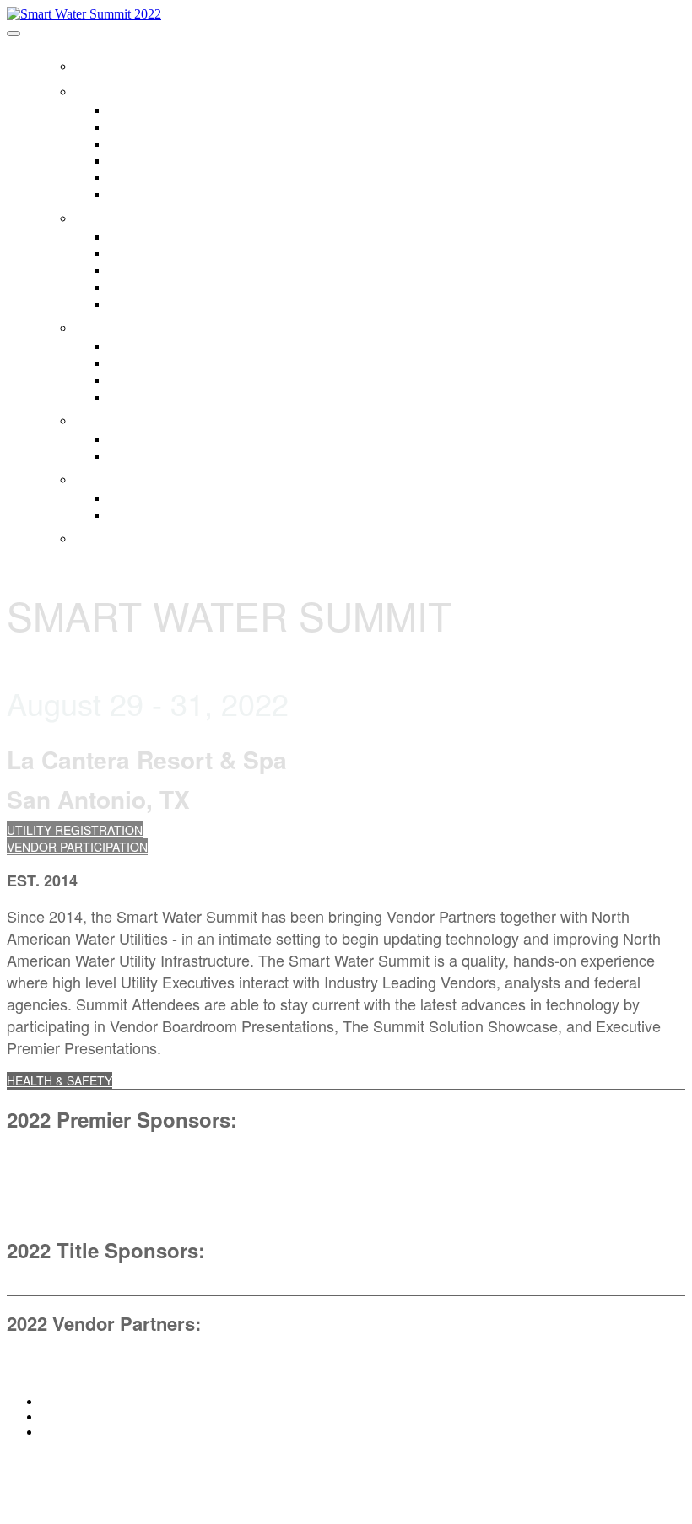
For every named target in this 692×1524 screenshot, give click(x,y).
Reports (129, 345)
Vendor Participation (161, 269)
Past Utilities (140, 160)
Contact (115, 535)
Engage (111, 215)
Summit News (144, 396)
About (104, 88)
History (126, 109)
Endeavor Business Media (177, 143)
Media (102, 324)
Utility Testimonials (157, 438)
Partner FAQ (141, 194)
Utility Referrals (148, 253)
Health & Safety (154, 476)
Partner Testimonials (163, 455)
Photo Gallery (144, 379)
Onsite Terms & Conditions (179, 514)
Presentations (144, 362)
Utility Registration (156, 236)
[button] (75, 829)
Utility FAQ (136, 177)
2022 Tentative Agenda (170, 303)
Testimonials (139, 417)
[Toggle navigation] (13, 33)
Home (100, 63)
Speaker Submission (163, 286)
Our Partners (142, 126)
